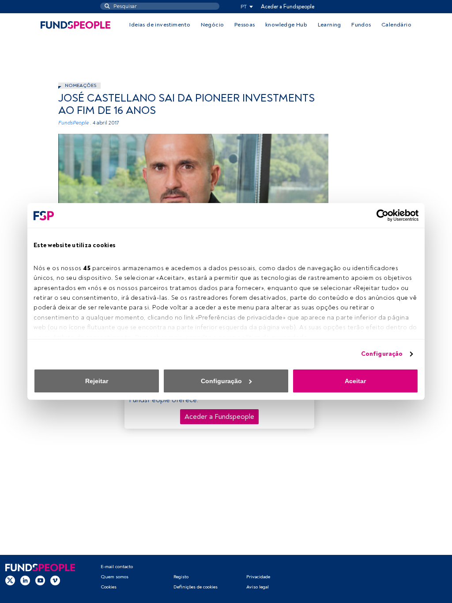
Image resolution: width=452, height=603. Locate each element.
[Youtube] (40, 580)
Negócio (212, 24)
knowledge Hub (286, 24)
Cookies (109, 587)
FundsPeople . (74, 123)
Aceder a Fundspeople (287, 6)
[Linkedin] (25, 580)
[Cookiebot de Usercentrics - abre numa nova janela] (379, 215)
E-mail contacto (117, 566)
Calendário (396, 24)
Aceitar (355, 380)
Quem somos (114, 577)
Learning (329, 24)
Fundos (361, 24)
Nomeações (80, 85)
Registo (180, 577)
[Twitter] (10, 580)
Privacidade (258, 577)
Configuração (382, 354)
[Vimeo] (55, 580)
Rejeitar (96, 380)
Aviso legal (257, 587)
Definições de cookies (195, 587)
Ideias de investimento (159, 24)
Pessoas (244, 24)
